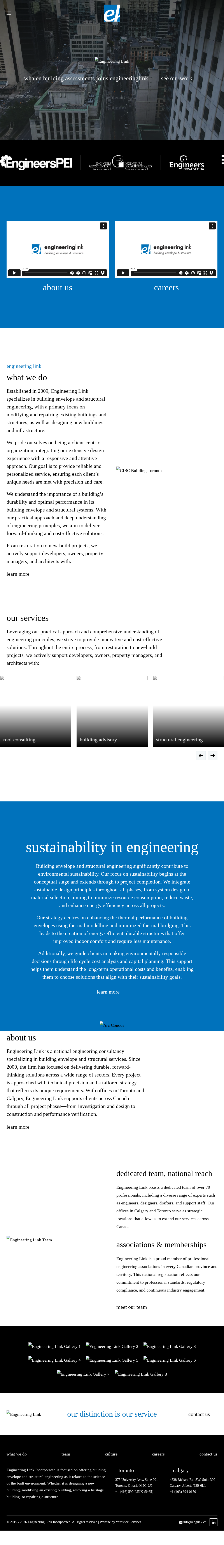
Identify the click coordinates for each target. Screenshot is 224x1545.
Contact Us (199, 1414)
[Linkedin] (213, 1522)
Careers (166, 287)
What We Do (17, 1454)
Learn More (18, 574)
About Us (57, 287)
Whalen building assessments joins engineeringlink (86, 78)
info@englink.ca (194, 1522)
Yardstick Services (128, 1522)
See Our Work (176, 78)
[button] (9, 13)
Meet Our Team (131, 1307)
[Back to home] (112, 13)
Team (65, 1454)
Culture (111, 1454)
